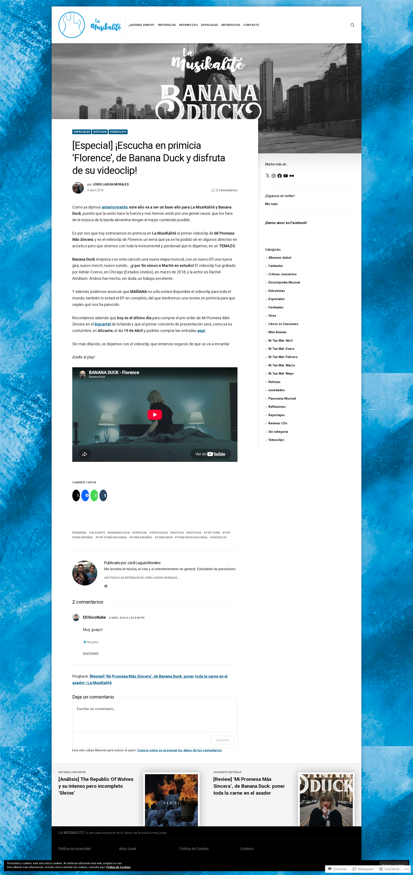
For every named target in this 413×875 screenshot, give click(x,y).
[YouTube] (285, 175)
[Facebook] (279, 175)
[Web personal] (106, 586)
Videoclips (118, 131)
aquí (201, 330)
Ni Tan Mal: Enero (281, 348)
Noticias (99, 131)
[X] (267, 175)
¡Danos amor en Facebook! (286, 223)
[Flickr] (291, 175)
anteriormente (115, 207)
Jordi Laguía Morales (111, 184)
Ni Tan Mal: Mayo (281, 373)
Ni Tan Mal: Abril (280, 340)
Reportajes (167, 24)
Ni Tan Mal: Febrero (283, 357)
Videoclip (219, 537)
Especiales (209, 24)
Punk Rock (165, 537)
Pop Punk (213, 532)
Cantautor (275, 266)
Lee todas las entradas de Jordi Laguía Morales (140, 577)
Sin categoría (278, 431)
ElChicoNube (94, 617)
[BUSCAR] (352, 25)
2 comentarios (226, 190)
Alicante (98, 532)
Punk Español (141, 537)
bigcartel (103, 324)
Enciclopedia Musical (284, 282)
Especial (140, 532)
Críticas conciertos (282, 274)
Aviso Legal (127, 848)
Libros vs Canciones (283, 324)
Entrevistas (230, 24)
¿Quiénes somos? (142, 24)
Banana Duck (119, 532)
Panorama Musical (282, 398)
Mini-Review (277, 332)
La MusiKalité (71, 833)
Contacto (251, 24)
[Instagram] (273, 175)
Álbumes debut (279, 257)
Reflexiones (277, 406)
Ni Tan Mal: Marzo (281, 365)
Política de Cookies (194, 848)
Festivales (276, 307)
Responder (91, 653)
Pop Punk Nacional (112, 537)
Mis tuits (271, 204)
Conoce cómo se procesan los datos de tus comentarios (179, 750)
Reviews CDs (188, 24)
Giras (272, 315)
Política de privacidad (75, 848)
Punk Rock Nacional (192, 537)
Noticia (178, 532)
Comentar (222, 740)
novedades (276, 390)
